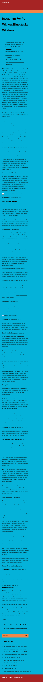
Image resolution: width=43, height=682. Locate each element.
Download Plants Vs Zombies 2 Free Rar (14, 660)
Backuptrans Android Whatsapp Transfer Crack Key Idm (17, 671)
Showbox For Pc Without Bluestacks (15, 42)
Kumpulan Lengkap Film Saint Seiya (12, 663)
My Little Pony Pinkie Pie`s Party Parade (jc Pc (15, 646)
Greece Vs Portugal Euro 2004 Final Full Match (15, 649)
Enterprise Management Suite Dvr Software (15, 628)
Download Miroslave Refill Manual (12, 657)
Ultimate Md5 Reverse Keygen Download (15, 624)
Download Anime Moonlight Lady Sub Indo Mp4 (15, 654)
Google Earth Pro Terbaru (10, 665)
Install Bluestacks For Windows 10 (14, 44)
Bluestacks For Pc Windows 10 (13, 59)
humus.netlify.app (5, 2)
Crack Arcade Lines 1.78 (10, 668)
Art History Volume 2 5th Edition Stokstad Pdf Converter (17, 651)
